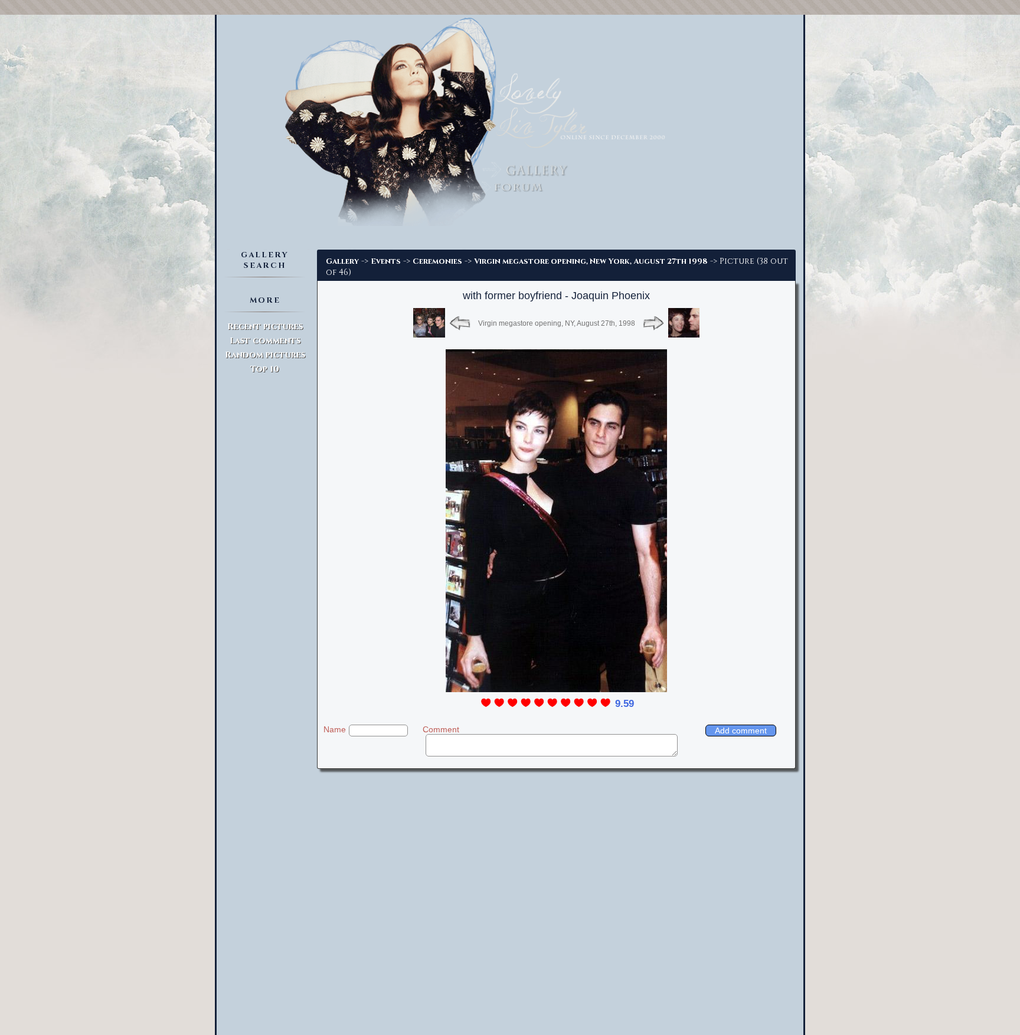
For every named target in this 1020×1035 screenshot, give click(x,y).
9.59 (624, 703)
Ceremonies (437, 261)
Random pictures (265, 355)
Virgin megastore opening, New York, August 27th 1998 (591, 261)
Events (386, 261)
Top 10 (264, 369)
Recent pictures (265, 326)
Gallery (342, 261)
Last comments (265, 340)
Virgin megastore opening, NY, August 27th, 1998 (556, 323)
